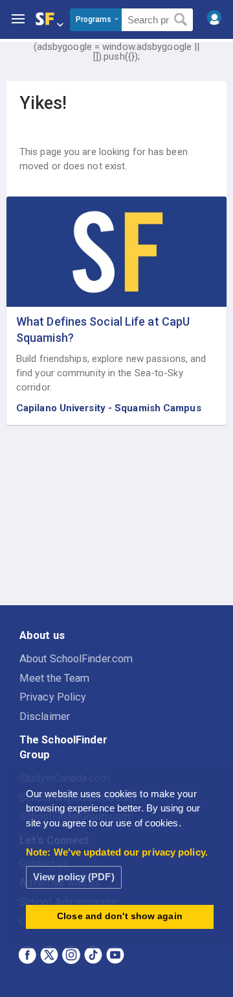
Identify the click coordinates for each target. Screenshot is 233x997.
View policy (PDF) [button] (74, 876)
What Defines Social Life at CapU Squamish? (103, 329)
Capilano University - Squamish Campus (108, 408)
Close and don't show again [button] (120, 916)
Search (181, 20)
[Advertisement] (116, 516)
